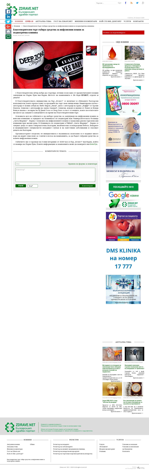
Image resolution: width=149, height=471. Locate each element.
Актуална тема (43, 21)
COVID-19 (29, 21)
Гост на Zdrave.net (13, 451)
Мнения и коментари (86, 21)
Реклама (102, 451)
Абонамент (103, 447)
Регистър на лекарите (61, 444)
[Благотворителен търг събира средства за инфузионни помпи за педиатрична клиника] (22, 11)
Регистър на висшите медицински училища (69, 449)
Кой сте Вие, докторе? (110, 21)
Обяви (32, 444)
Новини (19, 21)
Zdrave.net (63, 467)
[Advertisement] (101, 10)
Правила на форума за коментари (82, 164)
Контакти (138, 21)
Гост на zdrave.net (63, 21)
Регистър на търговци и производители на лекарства (72, 454)
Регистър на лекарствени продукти (66, 451)
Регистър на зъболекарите (63, 447)
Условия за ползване (129, 444)
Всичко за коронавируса (114, 32)
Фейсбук (93, 144)
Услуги (127, 21)
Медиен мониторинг (107, 449)
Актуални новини (13, 444)
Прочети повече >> (116, 77)
